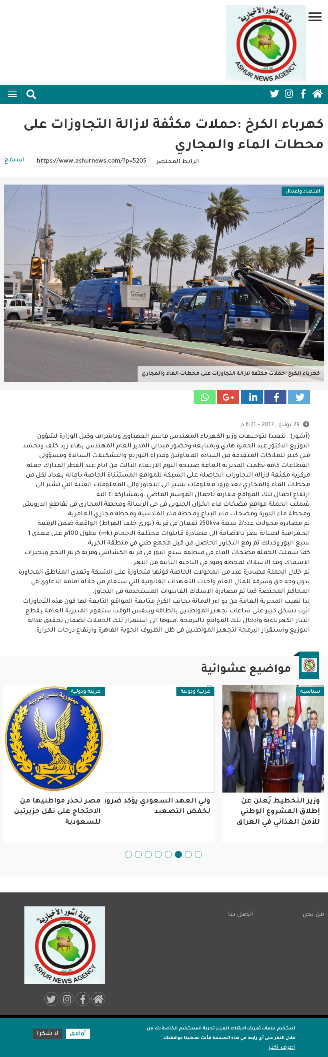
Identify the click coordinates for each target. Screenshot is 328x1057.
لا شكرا (47, 1034)
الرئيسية (317, 93)
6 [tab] (148, 854)
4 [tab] (168, 854)
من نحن (313, 915)
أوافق (78, 1034)
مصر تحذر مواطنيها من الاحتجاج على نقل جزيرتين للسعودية (57, 812)
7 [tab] (138, 854)
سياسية (310, 692)
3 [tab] (178, 854)
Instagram (288, 93)
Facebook (303, 93)
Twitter (274, 93)
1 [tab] (198, 854)
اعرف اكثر (281, 1048)
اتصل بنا (240, 915)
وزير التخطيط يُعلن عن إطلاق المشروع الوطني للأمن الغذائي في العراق (278, 812)
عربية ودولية (195, 692)
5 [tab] (158, 854)
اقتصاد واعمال (303, 192)
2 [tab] (188, 854)
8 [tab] (128, 854)
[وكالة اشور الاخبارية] (266, 43)
